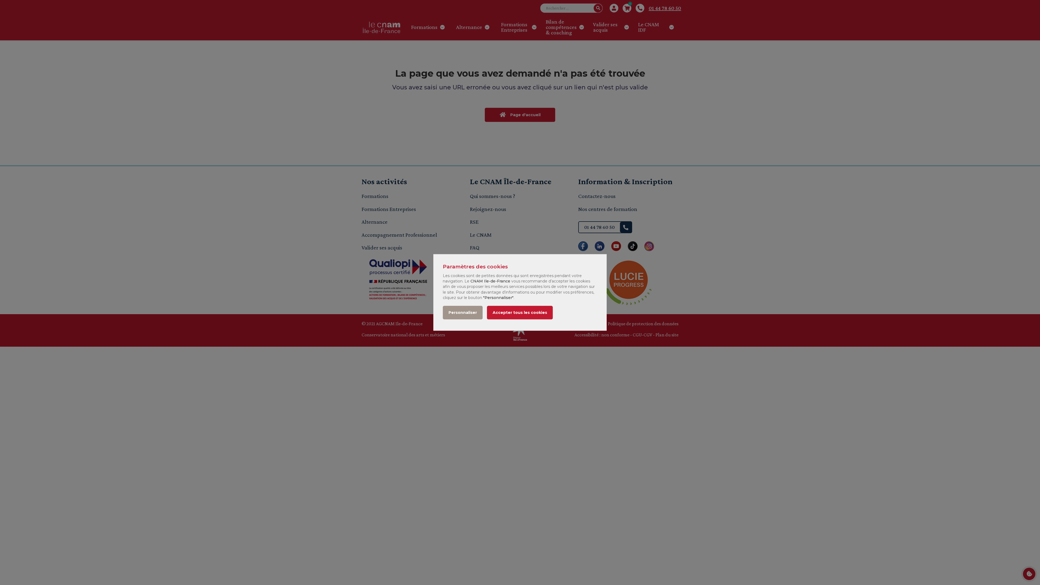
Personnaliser (462, 312)
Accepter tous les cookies (520, 312)
